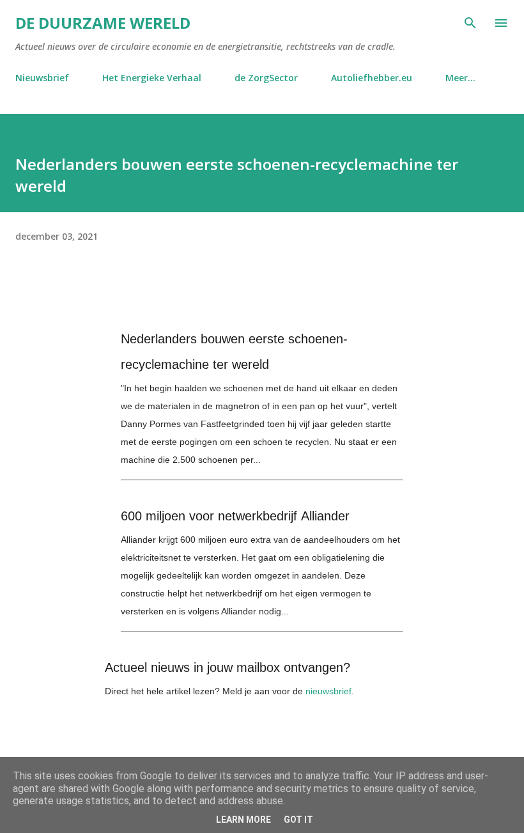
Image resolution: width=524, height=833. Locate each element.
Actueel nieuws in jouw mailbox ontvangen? (227, 667)
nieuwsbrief (328, 691)
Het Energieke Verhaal (151, 78)
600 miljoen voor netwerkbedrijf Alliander (235, 516)
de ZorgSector (266, 78)
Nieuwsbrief (42, 78)
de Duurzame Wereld (102, 22)
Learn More (243, 819)
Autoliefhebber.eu (371, 78)
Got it (298, 819)
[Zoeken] (470, 23)
